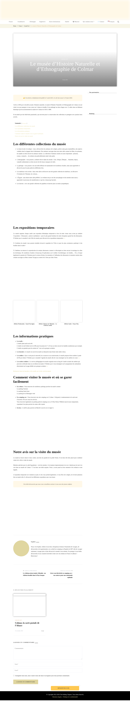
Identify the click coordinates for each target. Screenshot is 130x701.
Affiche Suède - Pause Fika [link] (71, 324)
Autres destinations (54, 21)
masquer (24, 123)
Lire (42, 631)
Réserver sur (64, 688)
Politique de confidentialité (70, 697)
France (11, 21)
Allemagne (33, 21)
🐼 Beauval (76, 21)
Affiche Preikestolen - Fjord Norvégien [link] (24, 324)
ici (64, 238)
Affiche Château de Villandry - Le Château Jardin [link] (48, 324)
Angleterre (42, 21)
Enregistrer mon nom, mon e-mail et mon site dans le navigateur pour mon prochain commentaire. (42, 675)
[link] (24, 311)
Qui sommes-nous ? (88, 21)
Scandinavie (21, 21)
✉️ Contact (101, 21)
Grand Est (64, 59)
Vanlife (67, 21)
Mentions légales (57, 697)
